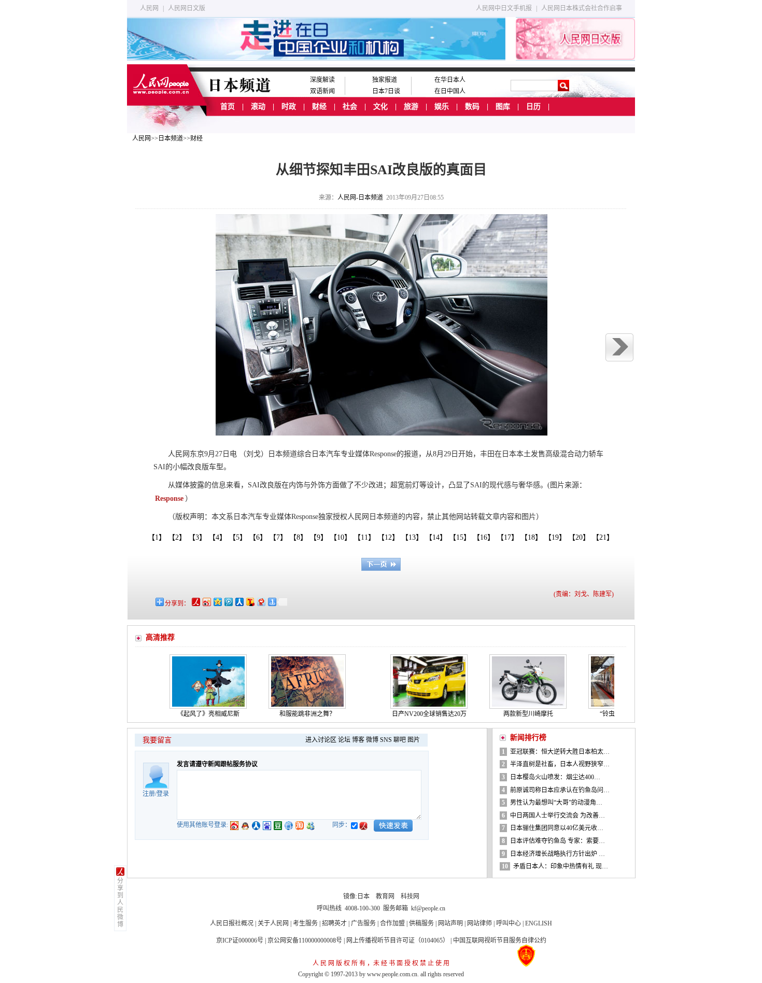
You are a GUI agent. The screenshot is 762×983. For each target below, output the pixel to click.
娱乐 (441, 106)
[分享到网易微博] (260, 601)
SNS (386, 739)
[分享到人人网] (238, 601)
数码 (472, 106)
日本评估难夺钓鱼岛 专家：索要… (557, 841)
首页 (227, 106)
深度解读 (322, 79)
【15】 (462, 537)
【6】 (259, 537)
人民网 (149, 8)
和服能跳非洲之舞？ (284, 714)
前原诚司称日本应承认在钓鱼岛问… (560, 790)
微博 (372, 739)
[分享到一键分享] (271, 601)
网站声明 (450, 923)
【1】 (157, 537)
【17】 (509, 537)
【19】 (557, 537)
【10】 (342, 537)
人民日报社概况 (231, 923)
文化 (380, 106)
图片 (413, 739)
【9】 (320, 537)
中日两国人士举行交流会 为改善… (557, 815)
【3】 (199, 537)
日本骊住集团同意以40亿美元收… (556, 828)
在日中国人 (449, 91)
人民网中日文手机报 (504, 8)
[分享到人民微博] (195, 601)
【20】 (581, 537)
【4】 (219, 537)
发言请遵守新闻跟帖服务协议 (217, 764)
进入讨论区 (320, 739)
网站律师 (479, 923)
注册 (149, 793)
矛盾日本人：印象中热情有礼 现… (560, 866)
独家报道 (384, 79)
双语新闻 (322, 91)
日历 (533, 106)
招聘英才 (334, 923)
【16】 (485, 537)
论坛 (344, 739)
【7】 (280, 537)
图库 (503, 106)
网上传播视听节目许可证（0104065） (397, 940)
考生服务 (305, 923)
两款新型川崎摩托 (505, 714)
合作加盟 (392, 923)
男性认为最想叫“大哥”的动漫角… (556, 802)
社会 (350, 106)
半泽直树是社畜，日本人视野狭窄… (560, 764)
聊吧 (399, 739)
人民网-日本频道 (360, 197)
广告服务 (363, 923)
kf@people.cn (428, 908)
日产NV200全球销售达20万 (406, 714)
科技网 (410, 896)
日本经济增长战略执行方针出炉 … (557, 854)
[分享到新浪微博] (206, 601)
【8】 (300, 537)
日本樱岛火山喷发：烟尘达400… (555, 777)
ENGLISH (538, 923)
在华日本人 (449, 79)
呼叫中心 (508, 923)
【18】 (533, 537)
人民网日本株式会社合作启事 (581, 8)
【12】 (390, 537)
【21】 (605, 537)
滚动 (258, 106)
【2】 (179, 537)
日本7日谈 (386, 91)
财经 (319, 106)
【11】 (366, 537)
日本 (363, 896)
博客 (358, 739)
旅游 (411, 106)
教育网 (385, 896)
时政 (288, 106)
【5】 (239, 537)
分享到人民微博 (120, 902)
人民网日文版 (186, 8)
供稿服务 (421, 923)
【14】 (438, 537)
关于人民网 (273, 923)
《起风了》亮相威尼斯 (185, 714)
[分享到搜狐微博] (249, 601)
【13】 (414, 537)
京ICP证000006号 (239, 940)
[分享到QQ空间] (216, 601)
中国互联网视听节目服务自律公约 (499, 940)
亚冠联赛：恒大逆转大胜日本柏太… (560, 751)
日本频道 (170, 138)
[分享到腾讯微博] (227, 601)
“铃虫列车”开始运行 (603, 714)
